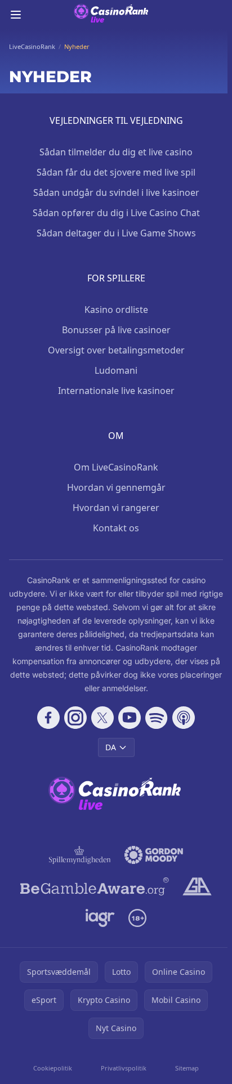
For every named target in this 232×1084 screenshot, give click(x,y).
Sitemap (187, 1068)
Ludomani (116, 370)
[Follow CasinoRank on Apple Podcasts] (183, 717)
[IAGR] (100, 918)
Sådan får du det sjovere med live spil (116, 172)
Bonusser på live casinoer (116, 330)
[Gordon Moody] (153, 855)
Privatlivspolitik (123, 1068)
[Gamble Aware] (94, 886)
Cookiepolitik (52, 1068)
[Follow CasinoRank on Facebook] (48, 717)
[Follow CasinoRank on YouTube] (129, 717)
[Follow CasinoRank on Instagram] (75, 717)
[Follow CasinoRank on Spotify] (156, 717)
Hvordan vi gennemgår (116, 487)
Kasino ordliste (116, 309)
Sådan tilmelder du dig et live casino (116, 152)
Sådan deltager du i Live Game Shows (116, 233)
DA (110, 747)
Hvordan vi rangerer (116, 507)
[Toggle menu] (16, 14)
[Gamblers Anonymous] (196, 886)
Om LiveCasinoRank (116, 467)
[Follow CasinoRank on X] (102, 717)
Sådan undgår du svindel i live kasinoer (116, 192)
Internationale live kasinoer (116, 390)
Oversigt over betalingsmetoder (116, 350)
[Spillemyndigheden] (80, 855)
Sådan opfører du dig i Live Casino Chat (116, 213)
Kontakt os (116, 528)
